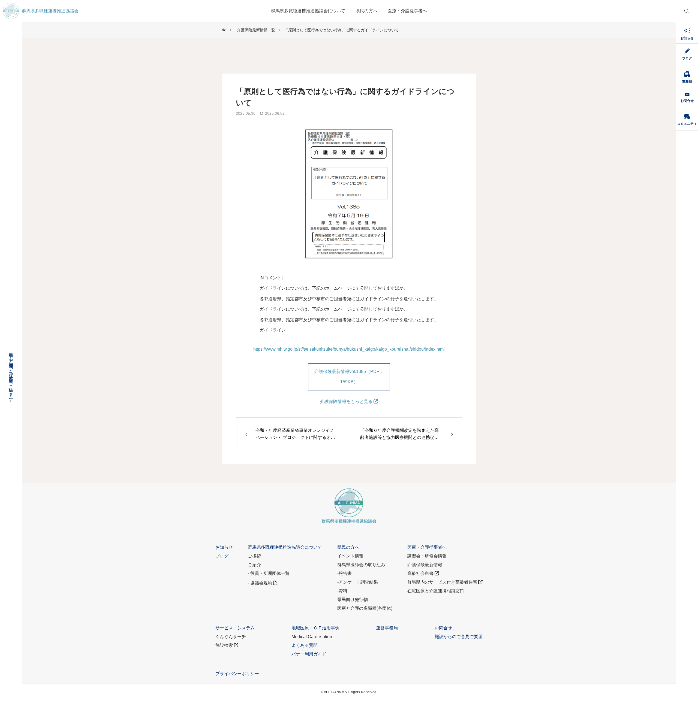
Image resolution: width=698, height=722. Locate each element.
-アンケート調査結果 (357, 582)
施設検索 (224, 645)
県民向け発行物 (352, 599)
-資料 (342, 590)
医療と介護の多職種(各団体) (364, 608)
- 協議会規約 (260, 583)
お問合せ (443, 628)
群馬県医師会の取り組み (361, 564)
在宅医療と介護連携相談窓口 (435, 590)
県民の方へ (366, 10)
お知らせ (224, 547)
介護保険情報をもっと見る (347, 401)
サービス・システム (235, 628)
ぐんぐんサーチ (230, 636)
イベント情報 (350, 556)
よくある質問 (304, 645)
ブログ (221, 556)
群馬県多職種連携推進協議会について (308, 10)
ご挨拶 (254, 556)
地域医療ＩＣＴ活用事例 (315, 628)
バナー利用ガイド (308, 654)
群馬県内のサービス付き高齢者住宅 (442, 582)
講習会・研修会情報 (427, 556)
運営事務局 (387, 628)
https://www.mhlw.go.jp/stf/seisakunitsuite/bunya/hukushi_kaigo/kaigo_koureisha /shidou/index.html (349, 349)
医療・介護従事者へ (407, 10)
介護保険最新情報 (424, 564)
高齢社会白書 (421, 573)
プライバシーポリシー (237, 673)
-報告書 (344, 573)
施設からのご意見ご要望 (459, 636)
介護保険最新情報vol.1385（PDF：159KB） (349, 376)
